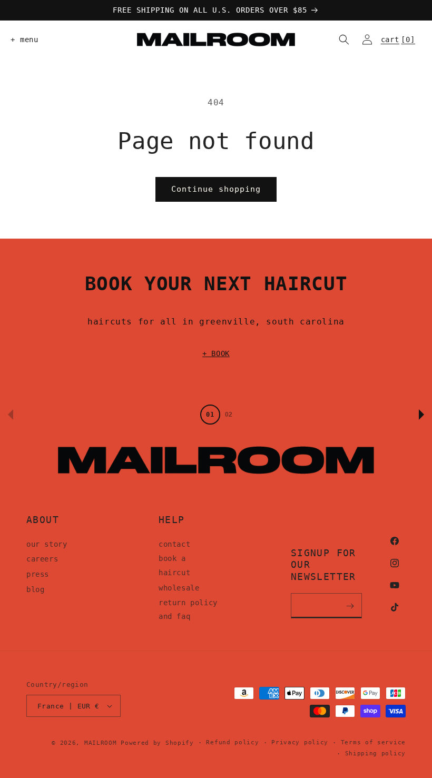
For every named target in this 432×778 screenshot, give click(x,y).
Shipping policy (375, 753)
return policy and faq (188, 609)
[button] (22, 39)
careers (42, 559)
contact (174, 544)
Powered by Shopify (157, 743)
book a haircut (174, 565)
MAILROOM (100, 743)
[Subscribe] (350, 605)
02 (228, 414)
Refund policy (232, 742)
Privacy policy (299, 742)
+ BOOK (216, 353)
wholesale (179, 588)
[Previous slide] (10, 414)
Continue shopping (216, 189)
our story (46, 544)
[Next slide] (421, 414)
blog (35, 589)
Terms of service (373, 742)
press (37, 574)
